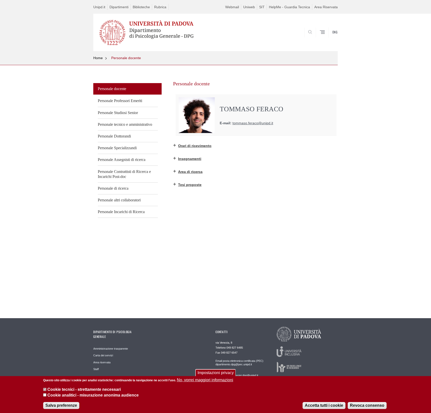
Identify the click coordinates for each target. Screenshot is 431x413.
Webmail (232, 7)
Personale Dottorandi (114, 136)
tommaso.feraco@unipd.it (252, 123)
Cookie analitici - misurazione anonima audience (93, 395)
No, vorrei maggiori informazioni (205, 380)
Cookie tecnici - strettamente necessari (84, 389)
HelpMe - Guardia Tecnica (289, 7)
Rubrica (160, 7)
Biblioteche (141, 7)
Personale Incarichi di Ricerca (121, 212)
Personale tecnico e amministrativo (125, 124)
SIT (262, 7)
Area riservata (101, 362)
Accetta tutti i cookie (324, 405)
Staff (96, 369)
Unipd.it (99, 7)
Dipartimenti (118, 7)
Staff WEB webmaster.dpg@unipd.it (237, 375)
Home (98, 58)
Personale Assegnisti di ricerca (121, 159)
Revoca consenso (367, 405)
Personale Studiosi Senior (118, 113)
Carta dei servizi (103, 355)
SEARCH (329, 39)
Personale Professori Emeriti (120, 101)
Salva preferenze (61, 405)
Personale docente (126, 58)
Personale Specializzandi (117, 148)
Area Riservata (326, 7)
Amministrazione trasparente (110, 348)
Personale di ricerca (113, 188)
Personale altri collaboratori (119, 200)
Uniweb (249, 7)
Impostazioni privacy (216, 373)
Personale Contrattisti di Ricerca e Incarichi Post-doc (124, 174)
